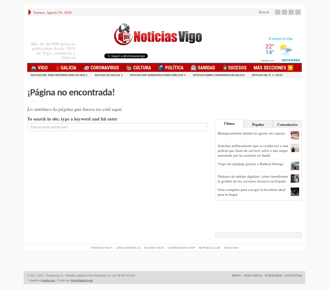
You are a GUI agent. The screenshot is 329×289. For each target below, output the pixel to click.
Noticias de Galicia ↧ (109, 75)
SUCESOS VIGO (154, 248)
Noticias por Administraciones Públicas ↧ (158, 75)
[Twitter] (285, 12)
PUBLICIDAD (273, 275)
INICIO (236, 275)
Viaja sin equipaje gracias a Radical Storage (250, 163)
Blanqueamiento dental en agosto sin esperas (251, 133)
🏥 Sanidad (203, 68)
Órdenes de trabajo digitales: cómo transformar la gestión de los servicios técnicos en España (253, 178)
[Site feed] (298, 12)
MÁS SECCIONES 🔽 (273, 68)
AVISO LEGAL (252, 275)
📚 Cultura (138, 68)
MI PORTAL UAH (209, 248)
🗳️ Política (171, 68)
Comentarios (287, 124)
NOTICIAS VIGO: (102, 248)
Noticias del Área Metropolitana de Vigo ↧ (59, 75)
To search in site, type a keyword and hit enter (72, 119)
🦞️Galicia (65, 68)
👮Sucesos (234, 68)
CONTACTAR (293, 275)
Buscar (263, 12)
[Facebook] (278, 12)
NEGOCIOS (231, 248)
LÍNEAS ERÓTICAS (128, 248)
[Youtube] (291, 12)
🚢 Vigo (39, 68)
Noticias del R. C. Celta (267, 75)
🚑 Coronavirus (101, 68)
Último (229, 123)
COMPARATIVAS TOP (181, 248)
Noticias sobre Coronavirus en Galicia (219, 75)
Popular (258, 124)
